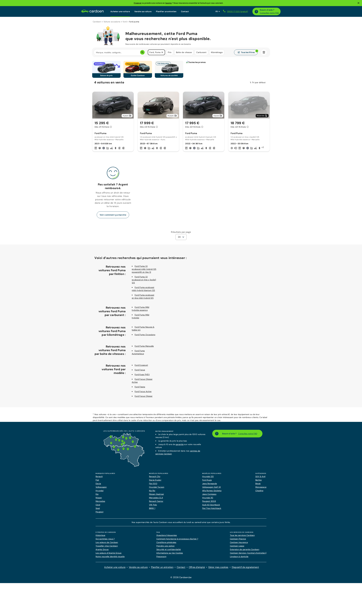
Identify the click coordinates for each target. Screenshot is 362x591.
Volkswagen (101, 487)
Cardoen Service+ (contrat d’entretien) (248, 553)
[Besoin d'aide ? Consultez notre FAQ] (256, 11)
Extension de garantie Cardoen (244, 549)
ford (125, 21)
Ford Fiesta (140, 387)
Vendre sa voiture (142, 11)
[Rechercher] (142, 52)
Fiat (97, 480)
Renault (99, 476)
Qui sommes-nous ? (105, 539)
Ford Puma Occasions (145, 334)
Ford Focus (140, 370)
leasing (168, 3)
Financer (137, 3)
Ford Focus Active (143, 391)
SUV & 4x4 (260, 476)
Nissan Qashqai (156, 494)
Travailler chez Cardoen (107, 546)
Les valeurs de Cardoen (107, 542)
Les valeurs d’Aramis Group (109, 553)
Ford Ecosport (141, 365)
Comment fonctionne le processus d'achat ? (177, 539)
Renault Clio (154, 476)
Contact (185, 11)
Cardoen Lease (237, 546)
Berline (258, 480)
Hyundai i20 (208, 476)
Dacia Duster (155, 480)
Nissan (99, 497)
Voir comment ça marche (113, 215)
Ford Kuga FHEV (142, 374)
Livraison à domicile (239, 556)
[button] (162, 52)
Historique (100, 535)
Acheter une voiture (120, 11)
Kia (97, 494)
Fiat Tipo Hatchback (211, 508)
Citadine (259, 490)
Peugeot (99, 512)
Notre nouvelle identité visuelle (110, 556)
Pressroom (161, 556)
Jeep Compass (209, 494)
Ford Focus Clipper (144, 396)
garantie (180, 444)
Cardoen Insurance (239, 542)
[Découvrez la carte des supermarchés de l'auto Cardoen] (124, 466)
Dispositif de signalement (245, 567)
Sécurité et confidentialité (168, 549)
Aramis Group (102, 549)
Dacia (98, 483)
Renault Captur (156, 501)
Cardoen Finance (238, 539)
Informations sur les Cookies (169, 553)
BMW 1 (152, 508)
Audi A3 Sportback (211, 504)
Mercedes (100, 501)
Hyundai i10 (207, 497)
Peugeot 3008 (209, 501)
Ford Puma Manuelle (144, 346)
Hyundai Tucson (156, 487)
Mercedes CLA (156, 497)
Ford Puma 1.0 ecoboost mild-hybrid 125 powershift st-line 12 (144, 269)
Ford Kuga (207, 480)
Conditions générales (166, 542)
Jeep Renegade (209, 483)
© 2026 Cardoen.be (180, 577)
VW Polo (153, 504)
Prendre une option (165, 546)
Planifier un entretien (166, 11)
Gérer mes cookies (218, 567)
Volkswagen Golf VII (211, 487)
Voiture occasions (112, 21)
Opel (98, 504)
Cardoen (97, 21)
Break (258, 483)
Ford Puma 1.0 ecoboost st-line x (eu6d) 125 (144, 279)
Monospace (260, 487)
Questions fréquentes (166, 535)
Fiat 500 (153, 483)
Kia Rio (152, 490)
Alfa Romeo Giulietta (211, 490)
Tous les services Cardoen (242, 535)
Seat (98, 508)
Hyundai (100, 490)
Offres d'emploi (197, 567)
